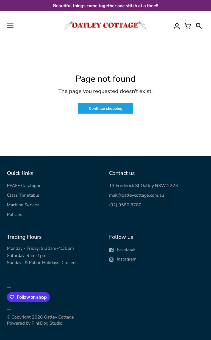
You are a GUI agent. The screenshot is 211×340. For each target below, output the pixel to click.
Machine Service (23, 205)
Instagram (127, 259)
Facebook (126, 249)
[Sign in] (176, 26)
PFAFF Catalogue (24, 186)
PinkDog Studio (47, 323)
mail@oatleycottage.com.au (136, 195)
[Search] (198, 26)
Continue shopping (105, 108)
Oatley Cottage (59, 317)
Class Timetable (23, 195)
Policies (14, 215)
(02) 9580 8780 (125, 205)
